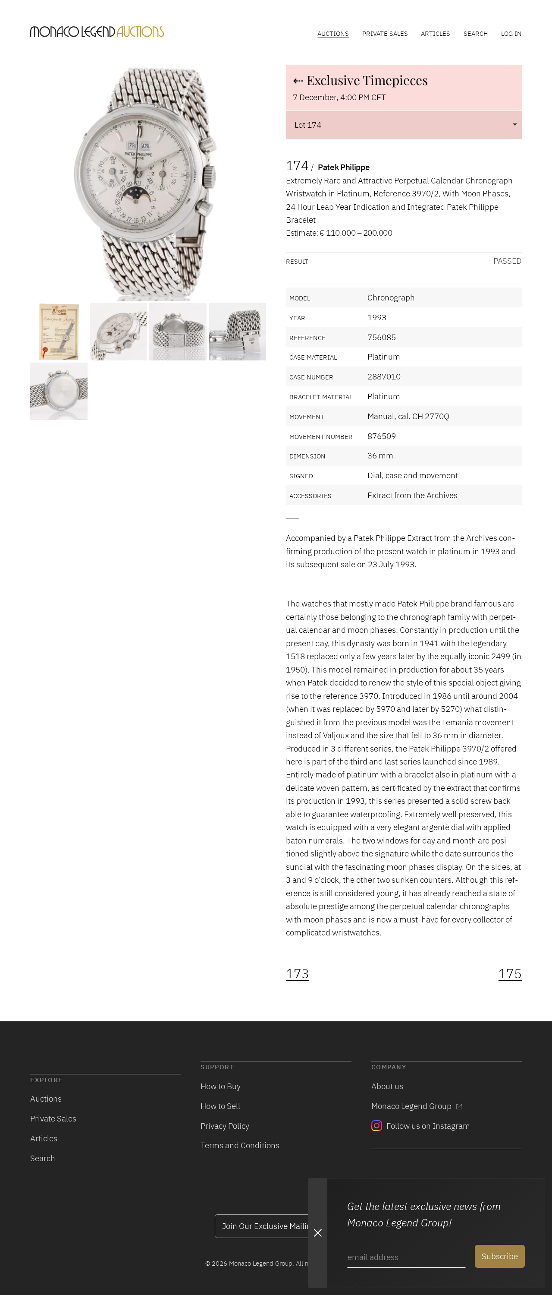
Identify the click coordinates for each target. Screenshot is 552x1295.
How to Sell (220, 1105)
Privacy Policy (225, 1125)
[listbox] (404, 125)
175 (510, 973)
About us (387, 1085)
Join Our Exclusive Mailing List (276, 1225)
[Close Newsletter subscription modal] (317, 1233)
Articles (435, 33)
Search (476, 33)
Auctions (333, 33)
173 (297, 973)
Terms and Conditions (240, 1145)
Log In (511, 33)
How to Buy (221, 1085)
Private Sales (385, 33)
